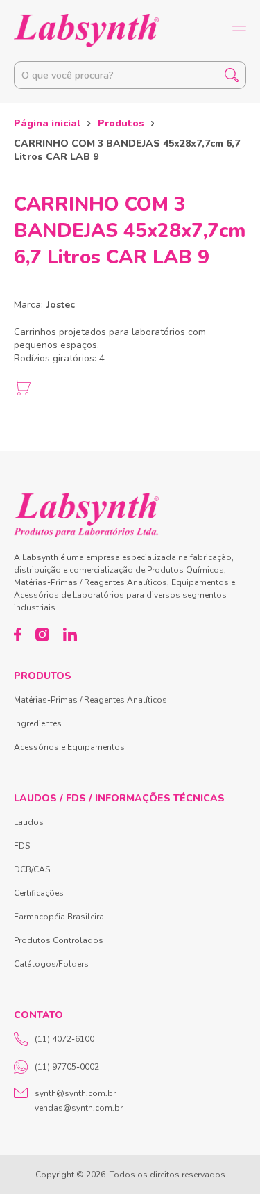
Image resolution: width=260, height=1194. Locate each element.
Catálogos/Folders (51, 964)
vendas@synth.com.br (79, 1107)
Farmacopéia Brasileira (59, 916)
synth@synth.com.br (75, 1093)
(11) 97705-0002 (67, 1066)
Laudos (29, 822)
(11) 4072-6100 (64, 1039)
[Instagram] (42, 634)
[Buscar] (232, 75)
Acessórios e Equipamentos (69, 747)
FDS (22, 845)
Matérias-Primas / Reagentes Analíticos (90, 699)
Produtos (121, 123)
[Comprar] (22, 387)
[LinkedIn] (70, 634)
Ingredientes (38, 723)
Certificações (39, 893)
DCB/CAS (32, 869)
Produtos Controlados (58, 940)
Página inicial (47, 123)
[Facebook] (17, 634)
